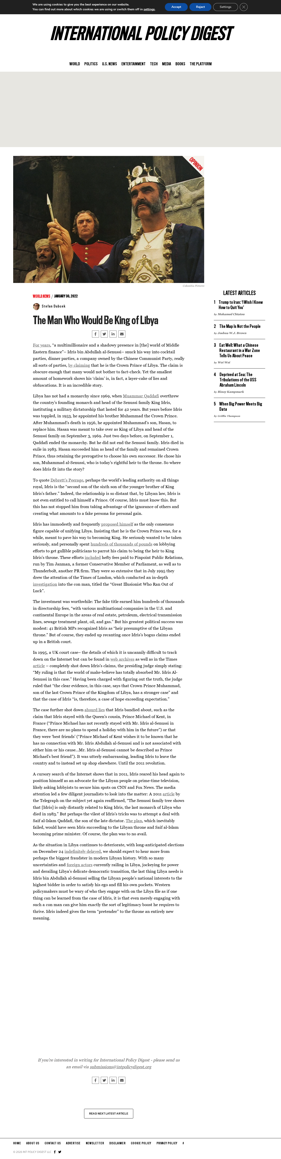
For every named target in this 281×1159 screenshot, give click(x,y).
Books (180, 64)
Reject (200, 7)
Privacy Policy (167, 1143)
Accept (176, 7)
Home (17, 1143)
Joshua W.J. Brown (232, 333)
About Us (32, 1143)
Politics (91, 64)
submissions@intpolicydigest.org (120, 1066)
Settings (225, 7)
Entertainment (133, 64)
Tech (154, 64)
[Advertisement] (140, 109)
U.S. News (109, 64)
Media (166, 64)
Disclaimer (117, 1143)
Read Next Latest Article (108, 1113)
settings (149, 9)
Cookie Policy (141, 1143)
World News (41, 296)
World (74, 64)
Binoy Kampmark (231, 391)
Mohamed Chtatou (231, 314)
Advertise (73, 1143)
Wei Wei (224, 362)
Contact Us (53, 1143)
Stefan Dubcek (53, 306)
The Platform (201, 64)
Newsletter (95, 1143)
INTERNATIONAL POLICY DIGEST (140, 35)
